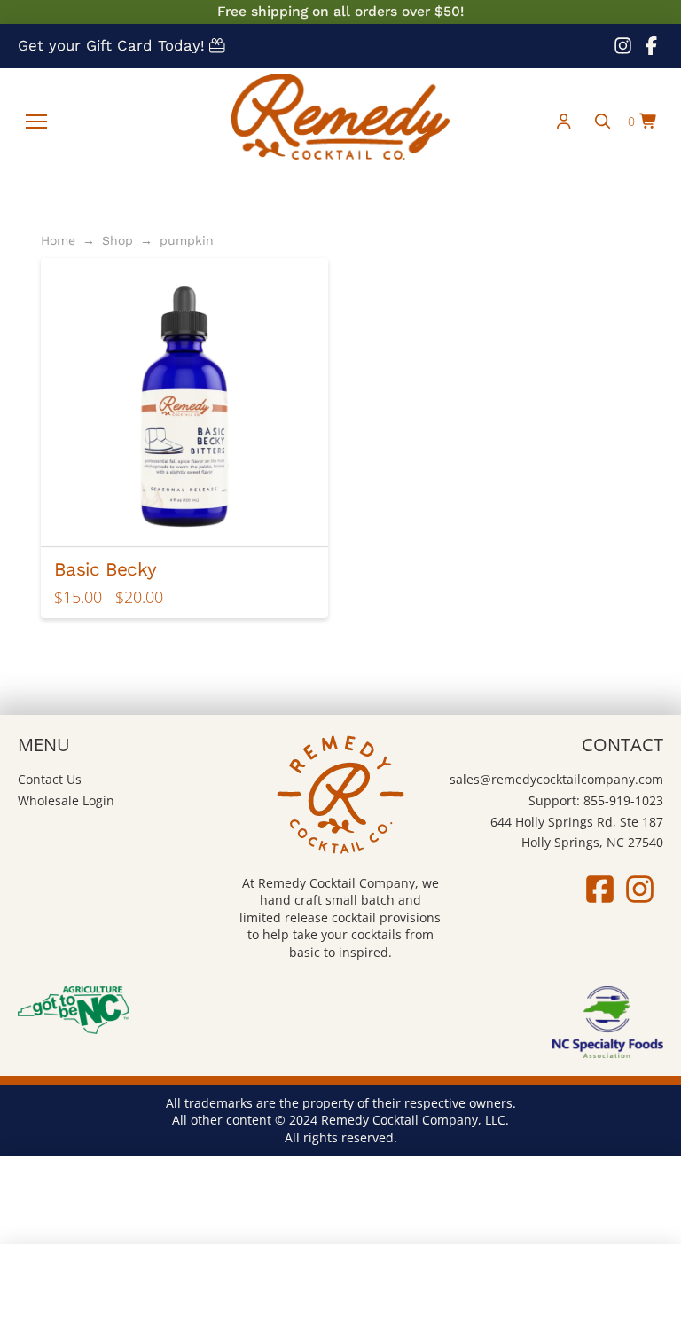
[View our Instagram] (639, 889)
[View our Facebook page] (650, 46)
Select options (190, 516)
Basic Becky (105, 569)
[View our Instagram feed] (622, 46)
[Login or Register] (564, 121)
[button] (36, 121)
